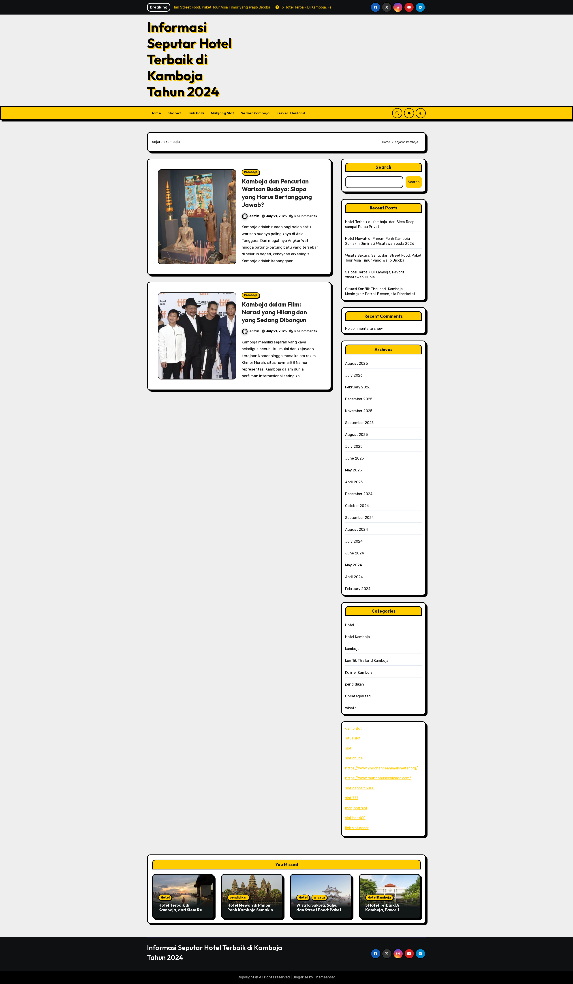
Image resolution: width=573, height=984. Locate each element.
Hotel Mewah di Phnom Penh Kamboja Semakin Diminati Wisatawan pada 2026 (250, 912)
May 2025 (353, 470)
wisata (351, 708)
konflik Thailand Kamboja (367, 660)
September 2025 (359, 423)
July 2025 (354, 446)
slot (348, 748)
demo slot (353, 728)
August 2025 (356, 434)
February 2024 (358, 589)
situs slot (353, 738)
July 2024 (354, 541)
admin (254, 216)
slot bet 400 (355, 818)
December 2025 (358, 399)
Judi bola (196, 113)
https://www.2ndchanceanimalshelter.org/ (381, 768)
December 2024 (359, 494)
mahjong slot (356, 808)
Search (384, 167)
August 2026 (356, 363)
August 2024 (356, 529)
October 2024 (357, 506)
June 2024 (354, 553)
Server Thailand (290, 113)
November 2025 (358, 411)
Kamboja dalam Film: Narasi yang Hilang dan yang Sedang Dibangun (274, 312)
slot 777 (351, 798)
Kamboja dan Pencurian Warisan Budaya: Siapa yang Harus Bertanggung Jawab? (277, 193)
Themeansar (324, 977)
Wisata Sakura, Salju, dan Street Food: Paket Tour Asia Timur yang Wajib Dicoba (318, 912)
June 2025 (354, 458)
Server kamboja (255, 113)
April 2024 (354, 577)
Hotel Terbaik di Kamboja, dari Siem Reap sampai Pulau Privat (182, 910)
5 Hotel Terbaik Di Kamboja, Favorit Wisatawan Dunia (382, 910)
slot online (354, 758)
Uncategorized (358, 696)
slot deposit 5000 (359, 788)
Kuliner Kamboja (359, 672)
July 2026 (354, 375)
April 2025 (354, 482)
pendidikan (354, 684)
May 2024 (353, 565)
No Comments (305, 216)
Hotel (349, 625)
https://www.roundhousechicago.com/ (378, 778)
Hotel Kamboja (357, 637)
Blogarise (300, 977)
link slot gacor (357, 828)
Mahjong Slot (222, 113)
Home (155, 113)
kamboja (251, 172)
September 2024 (359, 517)
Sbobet (174, 113)
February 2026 (358, 387)
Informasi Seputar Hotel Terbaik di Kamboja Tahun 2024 (189, 59)
